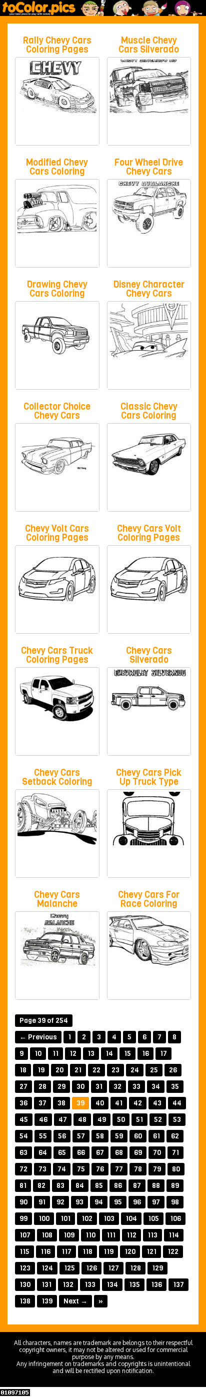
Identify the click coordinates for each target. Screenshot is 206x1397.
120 (130, 1251)
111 (111, 1235)
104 (131, 1218)
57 (81, 1136)
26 (173, 1070)
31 (99, 1086)
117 (67, 1251)
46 (43, 1119)
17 (163, 1053)
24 (134, 1070)
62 (175, 1136)
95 (118, 1202)
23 (116, 1070)
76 (100, 1169)
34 (156, 1086)
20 (60, 1070)
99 (24, 1218)
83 (60, 1185)
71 (175, 1152)
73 (42, 1169)
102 (87, 1218)
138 (25, 1301)
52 (158, 1119)
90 (24, 1202)
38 (62, 1103)
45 (24, 1119)
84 (80, 1185)
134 (112, 1284)
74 (62, 1169)
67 (100, 1152)
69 (138, 1152)
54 (24, 1136)
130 (25, 1284)
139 (47, 1301)
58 (100, 1136)
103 (109, 1218)
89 (175, 1185)
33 (136, 1086)
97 (156, 1202)
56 (62, 1136)
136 (156, 1284)
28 (42, 1086)
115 (25, 1251)
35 (175, 1086)
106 (175, 1218)
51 (139, 1119)
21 (78, 1070)
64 (42, 1152)
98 (175, 1202)
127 (113, 1268)
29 (62, 1086)
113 (153, 1235)
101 (65, 1218)
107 (25, 1235)
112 (131, 1235)
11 (55, 1053)
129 (157, 1268)
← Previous (38, 1037)
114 (173, 1235)
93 (80, 1202)
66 (81, 1152)
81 (23, 1185)
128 (135, 1268)
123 (25, 1268)
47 (62, 1119)
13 (91, 1053)
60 (138, 1136)
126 (91, 1268)
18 (23, 1070)
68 (119, 1152)
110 (91, 1235)
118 (87, 1251)
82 (42, 1185)
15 (127, 1053)
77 (119, 1169)
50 (121, 1119)
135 (134, 1284)
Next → (76, 1301)
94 (98, 1202)
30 (80, 1086)
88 (156, 1185)
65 (62, 1152)
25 (154, 1070)
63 (24, 1152)
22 (96, 1070)
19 (41, 1070)
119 (109, 1251)
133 (90, 1284)
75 (81, 1169)
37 (42, 1103)
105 (153, 1218)
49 (102, 1119)
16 (145, 1053)
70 (157, 1152)
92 (60, 1202)
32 (118, 1086)
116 (45, 1251)
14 (109, 1053)
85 (99, 1185)
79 (157, 1169)
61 (156, 1136)
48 (82, 1119)
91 (42, 1202)
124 (47, 1268)
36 (24, 1103)
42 (138, 1103)
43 (157, 1103)
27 (24, 1086)
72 (24, 1169)
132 (68, 1284)
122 (173, 1251)
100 (44, 1218)
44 (177, 1103)
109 (69, 1235)
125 (69, 1268)
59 (119, 1136)
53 (177, 1119)
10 (38, 1053)
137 (178, 1284)
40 (100, 1103)
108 (47, 1235)
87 (137, 1185)
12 (73, 1053)
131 (47, 1284)
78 (138, 1169)
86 (118, 1185)
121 (151, 1251)
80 (176, 1169)
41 (118, 1103)
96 (137, 1202)
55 (43, 1136)
